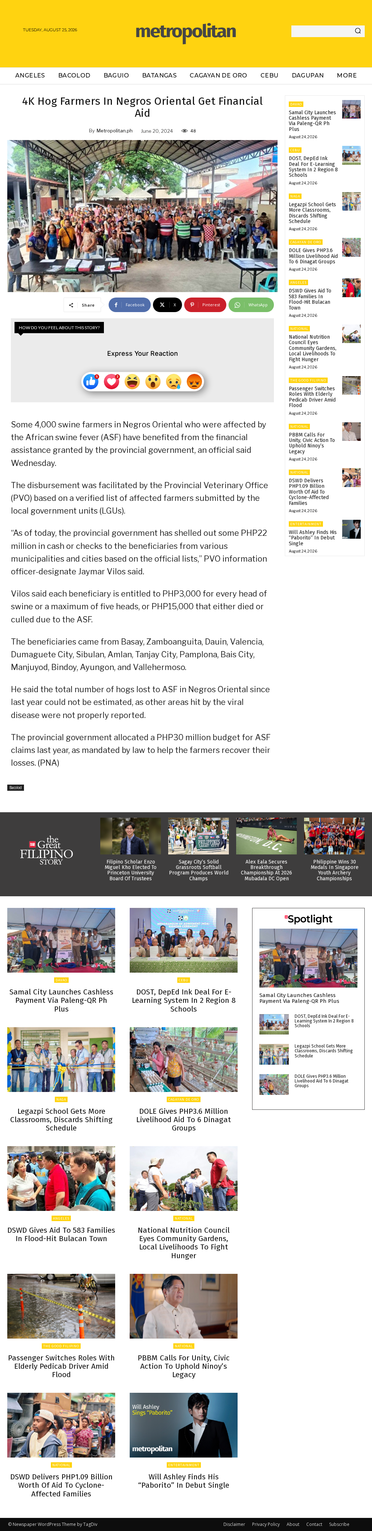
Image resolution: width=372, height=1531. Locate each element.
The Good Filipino (308, 380)
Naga (295, 196)
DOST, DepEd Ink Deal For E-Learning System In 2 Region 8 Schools (313, 166)
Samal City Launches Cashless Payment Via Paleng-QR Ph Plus (312, 120)
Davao (296, 104)
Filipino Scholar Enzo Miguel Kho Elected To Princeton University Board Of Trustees (131, 870)
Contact (314, 1524)
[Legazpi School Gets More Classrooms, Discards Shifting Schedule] (351, 201)
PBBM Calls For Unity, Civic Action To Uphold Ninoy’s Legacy (312, 443)
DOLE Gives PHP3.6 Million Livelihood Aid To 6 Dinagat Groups (313, 256)
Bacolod (15, 787)
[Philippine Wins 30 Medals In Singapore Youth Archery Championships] (334, 836)
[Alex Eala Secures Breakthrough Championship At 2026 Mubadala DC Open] (266, 836)
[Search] (358, 31)
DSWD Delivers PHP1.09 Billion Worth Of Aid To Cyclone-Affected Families (309, 492)
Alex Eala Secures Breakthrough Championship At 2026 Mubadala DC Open (266, 870)
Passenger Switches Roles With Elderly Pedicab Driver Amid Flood (312, 397)
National (299, 328)
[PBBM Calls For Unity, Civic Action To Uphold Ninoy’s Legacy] (351, 431)
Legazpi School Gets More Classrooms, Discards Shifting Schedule (312, 213)
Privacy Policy (266, 1524)
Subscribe (339, 1524)
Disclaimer (234, 1524)
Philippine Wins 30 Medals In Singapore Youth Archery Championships (335, 870)
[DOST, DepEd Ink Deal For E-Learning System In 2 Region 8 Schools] (351, 155)
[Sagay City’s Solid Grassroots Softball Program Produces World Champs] (198, 836)
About (293, 1524)
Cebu (295, 150)
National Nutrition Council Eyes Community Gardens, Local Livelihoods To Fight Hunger (312, 348)
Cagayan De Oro (305, 242)
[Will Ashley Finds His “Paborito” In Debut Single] (351, 529)
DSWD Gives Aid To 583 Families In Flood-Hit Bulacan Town (310, 299)
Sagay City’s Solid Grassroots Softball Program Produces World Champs (199, 870)
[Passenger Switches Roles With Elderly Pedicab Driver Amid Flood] (351, 385)
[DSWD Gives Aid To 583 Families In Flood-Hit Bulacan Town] (351, 287)
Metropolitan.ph (115, 130)
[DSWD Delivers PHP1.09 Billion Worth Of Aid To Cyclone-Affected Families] (351, 477)
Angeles (298, 282)
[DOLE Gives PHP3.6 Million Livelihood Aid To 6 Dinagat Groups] (351, 247)
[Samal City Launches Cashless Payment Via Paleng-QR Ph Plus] (351, 109)
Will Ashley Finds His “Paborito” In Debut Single (313, 538)
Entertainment (306, 524)
